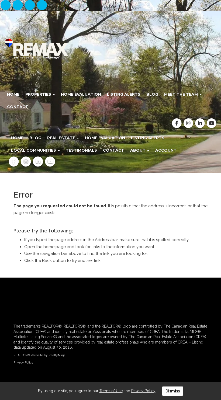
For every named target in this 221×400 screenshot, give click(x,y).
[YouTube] (42, 5)
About (138, 150)
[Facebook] (6, 5)
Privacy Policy (23, 362)
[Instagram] (18, 5)
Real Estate (61, 137)
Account (166, 150)
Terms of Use (111, 391)
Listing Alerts (123, 94)
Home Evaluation (81, 94)
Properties (38, 94)
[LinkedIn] (31, 5)
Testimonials (81, 150)
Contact (17, 106)
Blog (152, 94)
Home (13, 94)
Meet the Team (181, 94)
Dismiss (172, 391)
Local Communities (34, 150)
